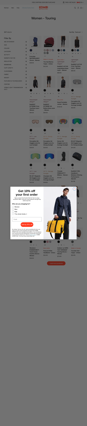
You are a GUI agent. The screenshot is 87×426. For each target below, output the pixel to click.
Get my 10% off (26, 224)
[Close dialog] (74, 188)
